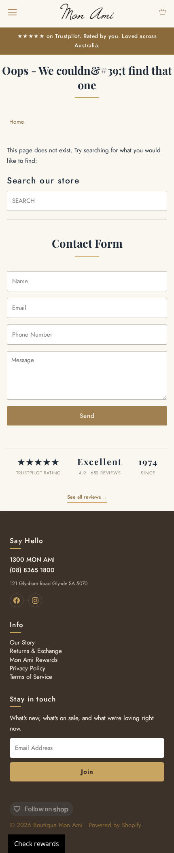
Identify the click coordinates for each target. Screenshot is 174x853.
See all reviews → (87, 497)
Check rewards (36, 843)
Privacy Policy (27, 668)
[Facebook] (16, 600)
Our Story (22, 642)
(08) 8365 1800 (32, 570)
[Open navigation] (12, 11)
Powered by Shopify (115, 825)
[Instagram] (35, 600)
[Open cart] (162, 11)
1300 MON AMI (32, 559)
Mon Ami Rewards (33, 659)
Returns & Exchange (36, 651)
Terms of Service (31, 676)
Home (16, 122)
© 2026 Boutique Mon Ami (46, 825)
